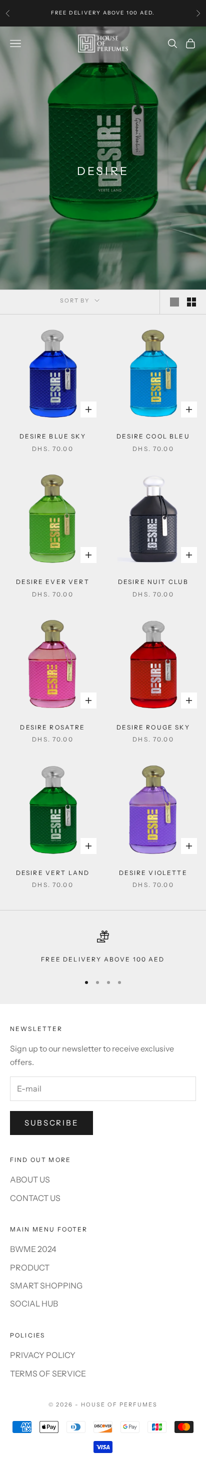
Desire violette (153, 872)
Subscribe (51, 1123)
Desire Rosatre (52, 727)
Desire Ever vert (53, 582)
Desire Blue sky (53, 436)
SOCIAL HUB (34, 1303)
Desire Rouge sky (153, 727)
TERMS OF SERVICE (48, 1373)
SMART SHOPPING (46, 1285)
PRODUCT (30, 1267)
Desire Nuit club (153, 582)
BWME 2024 (33, 1249)
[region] (103, 947)
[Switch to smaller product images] (191, 302)
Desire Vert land (53, 872)
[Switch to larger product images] (174, 302)
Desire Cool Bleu (153, 436)
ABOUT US (30, 1179)
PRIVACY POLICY (43, 1355)
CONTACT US (35, 1198)
